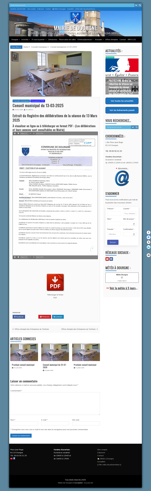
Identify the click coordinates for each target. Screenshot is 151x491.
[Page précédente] (14, 133)
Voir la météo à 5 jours (123, 288)
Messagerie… (123, 168)
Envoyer (113, 242)
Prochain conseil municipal (23, 364)
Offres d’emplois (111, 39)
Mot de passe (129, 219)
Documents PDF (37, 101)
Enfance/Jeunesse (84, 39)
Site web (75, 420)
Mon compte (32, 9)
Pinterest (45, 317)
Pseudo (110, 229)
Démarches (52, 39)
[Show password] (134, 224)
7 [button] (130, 92)
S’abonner (40, 9)
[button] (133, 89)
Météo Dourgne (122, 275)
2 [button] (116, 92)
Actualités (70, 9)
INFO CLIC (132, 39)
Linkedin (58, 317)
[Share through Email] (148, 255)
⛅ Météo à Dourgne (59, 9)
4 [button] (122, 92)
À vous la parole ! (38, 39)
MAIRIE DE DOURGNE (75, 28)
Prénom (111, 209)
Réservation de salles (67, 39)
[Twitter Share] (148, 242)
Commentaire (16, 391)
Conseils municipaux (21, 101)
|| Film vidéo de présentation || (85, 9)
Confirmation (128, 229)
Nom (12, 420)
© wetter (120, 280)
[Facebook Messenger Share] (148, 237)
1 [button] (114, 92)
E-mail (44, 420)
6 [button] (127, 92)
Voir (122, 101)
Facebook (19, 317)
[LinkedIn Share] (148, 247)
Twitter (32, 317)
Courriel (126, 209)
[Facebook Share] (148, 232)
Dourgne (14, 39)
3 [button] (119, 92)
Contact (48, 9)
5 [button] (124, 92)
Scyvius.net (88, 483)
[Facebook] (111, 259)
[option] (122, 75)
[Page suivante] (18, 133)
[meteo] (122, 278)
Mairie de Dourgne (65, 483)
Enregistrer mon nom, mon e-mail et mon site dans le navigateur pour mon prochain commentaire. (50, 429)
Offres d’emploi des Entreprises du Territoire (32, 329)
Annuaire (98, 39)
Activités (24, 39)
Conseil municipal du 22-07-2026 (55, 366)
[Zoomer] (33, 133)
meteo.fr (124, 280)
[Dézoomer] (30, 133)
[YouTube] (107, 259)
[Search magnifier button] (140, 5)
